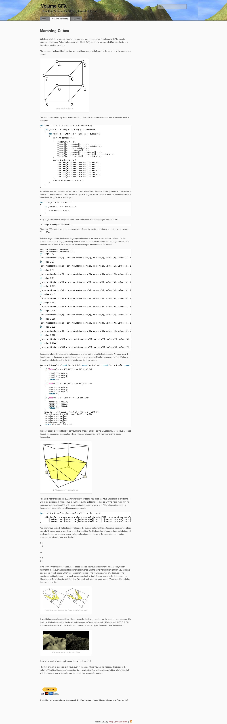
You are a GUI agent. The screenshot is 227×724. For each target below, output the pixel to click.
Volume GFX (54, 5)
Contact (76, 18)
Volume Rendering (60, 18)
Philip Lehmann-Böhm (118, 721)
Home (45, 18)
